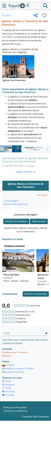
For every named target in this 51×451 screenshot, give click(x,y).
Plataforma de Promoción (15, 352)
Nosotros (6, 356)
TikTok (7, 381)
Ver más (41, 195)
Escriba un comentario (16, 221)
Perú (21, 372)
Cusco (7, 15)
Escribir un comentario (36, 294)
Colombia (28, 368)
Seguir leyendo (24, 171)
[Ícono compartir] (35, 15)
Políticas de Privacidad (14, 407)
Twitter (8, 388)
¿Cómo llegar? (11, 201)
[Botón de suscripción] (46, 333)
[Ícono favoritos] (44, 15)
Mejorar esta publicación (16, 204)
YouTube (9, 395)
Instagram (9, 384)
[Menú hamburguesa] (5, 5)
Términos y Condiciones (15, 411)
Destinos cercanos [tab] (14, 246)
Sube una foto (39, 221)
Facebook (9, 391)
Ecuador (9, 365)
